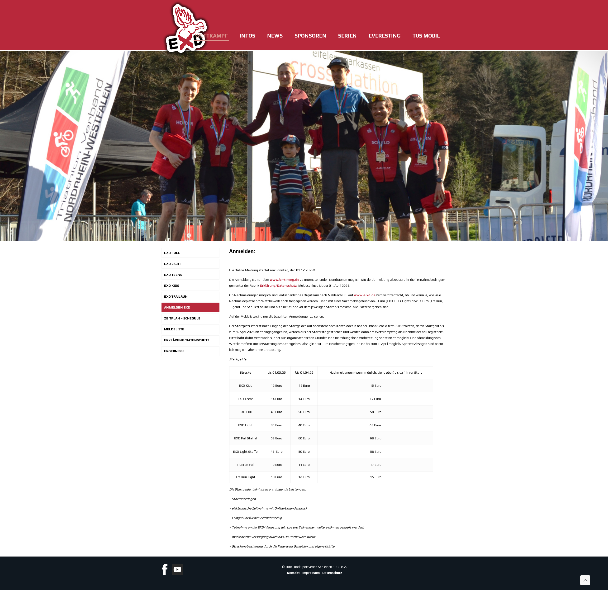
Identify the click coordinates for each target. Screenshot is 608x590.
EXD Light (172, 264)
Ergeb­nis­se (174, 351)
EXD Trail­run (176, 296)
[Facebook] (166, 574)
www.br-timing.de (284, 279)
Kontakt (293, 573)
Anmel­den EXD (177, 307)
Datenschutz (332, 573)
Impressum (311, 573)
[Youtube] (177, 574)
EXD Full (172, 253)
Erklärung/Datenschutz (278, 285)
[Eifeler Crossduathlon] (186, 28)
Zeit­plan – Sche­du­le (182, 318)
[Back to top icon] (585, 580)
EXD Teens (173, 274)
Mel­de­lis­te (174, 329)
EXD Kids (171, 285)
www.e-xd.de (364, 295)
